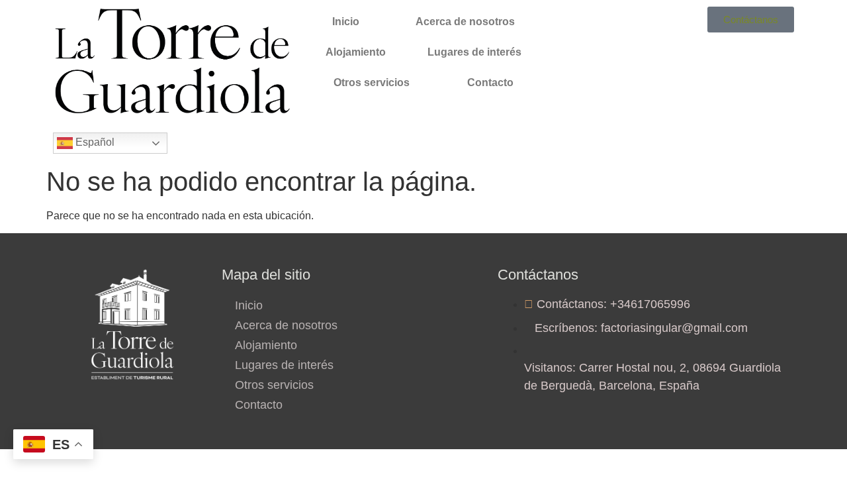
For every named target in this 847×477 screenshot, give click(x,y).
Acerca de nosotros (465, 21)
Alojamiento (356, 52)
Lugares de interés (474, 52)
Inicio (345, 21)
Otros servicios (372, 82)
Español (93, 142)
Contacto (490, 82)
